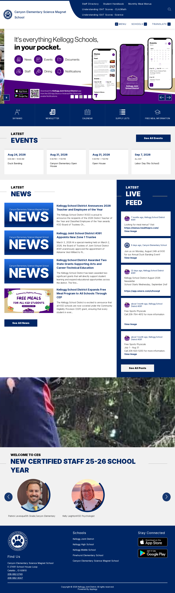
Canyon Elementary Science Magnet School (96, 560)
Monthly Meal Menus (140, 3)
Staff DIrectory (90, 3)
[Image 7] (98, 96)
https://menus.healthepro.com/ (141, 227)
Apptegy (93, 589)
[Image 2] (76, 96)
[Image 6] (94, 96)
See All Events (153, 138)
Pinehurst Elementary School (88, 555)
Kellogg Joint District (83, 539)
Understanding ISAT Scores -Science (102, 14)
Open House (99, 163)
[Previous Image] (162, 97)
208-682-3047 (15, 578)
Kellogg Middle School (84, 549)
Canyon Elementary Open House (63, 164)
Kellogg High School (83, 544)
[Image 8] (102, 96)
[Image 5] (89, 96)
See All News (20, 323)
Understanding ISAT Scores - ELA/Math (104, 9)
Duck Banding (16, 163)
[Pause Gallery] (6, 97)
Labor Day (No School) (148, 163)
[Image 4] (85, 96)
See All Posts (137, 368)
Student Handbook (113, 3)
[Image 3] (81, 96)
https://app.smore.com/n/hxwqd (142, 291)
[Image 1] (72, 96)
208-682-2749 (15, 574)
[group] (33, 499)
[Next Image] (169, 97)
